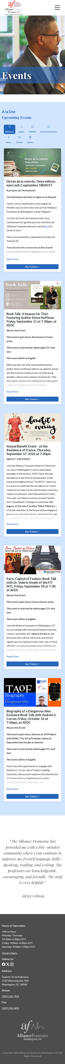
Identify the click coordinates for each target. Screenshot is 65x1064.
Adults (21, 132)
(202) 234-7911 (10, 996)
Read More (12, 259)
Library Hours (9, 952)
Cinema (19, 142)
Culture (30, 142)
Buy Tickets (31, 266)
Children (32, 132)
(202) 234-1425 (10, 1008)
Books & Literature (48, 132)
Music (8, 142)
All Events (9, 132)
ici (47, 226)
